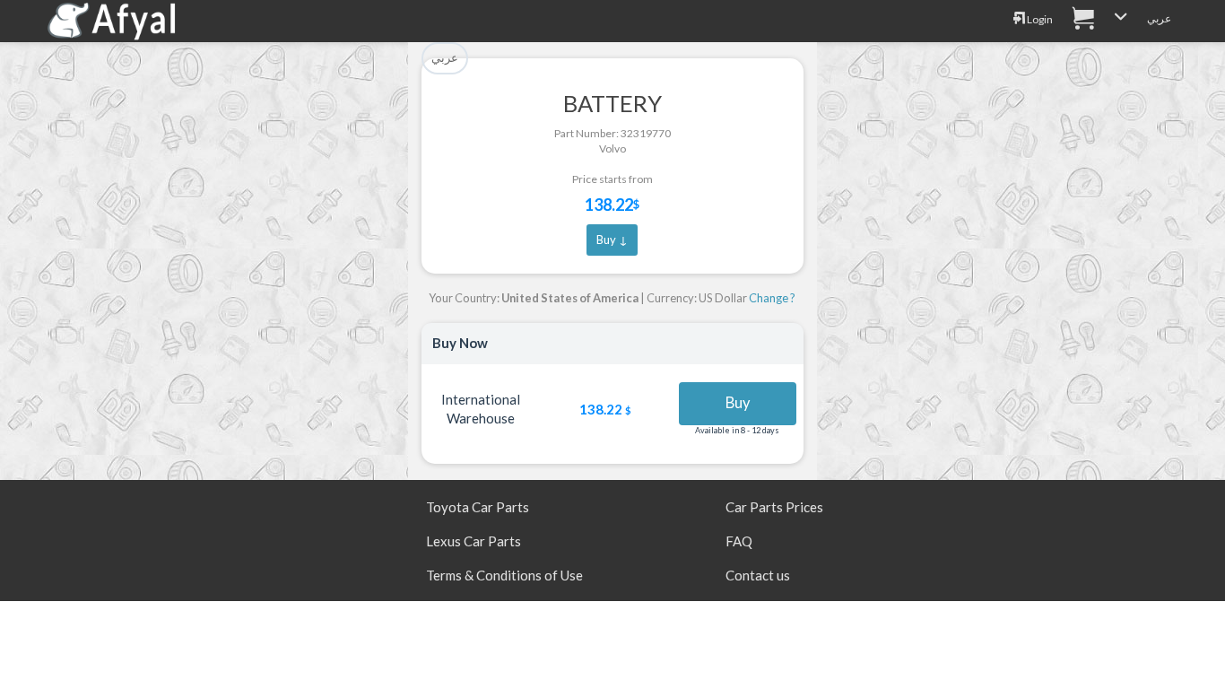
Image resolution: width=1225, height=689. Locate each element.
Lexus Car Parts (473, 541)
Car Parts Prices (774, 507)
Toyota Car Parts (477, 507)
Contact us (757, 575)
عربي (1159, 18)
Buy (737, 403)
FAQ (738, 541)
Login (1039, 19)
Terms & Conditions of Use (504, 575)
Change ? (772, 298)
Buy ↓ (612, 239)
